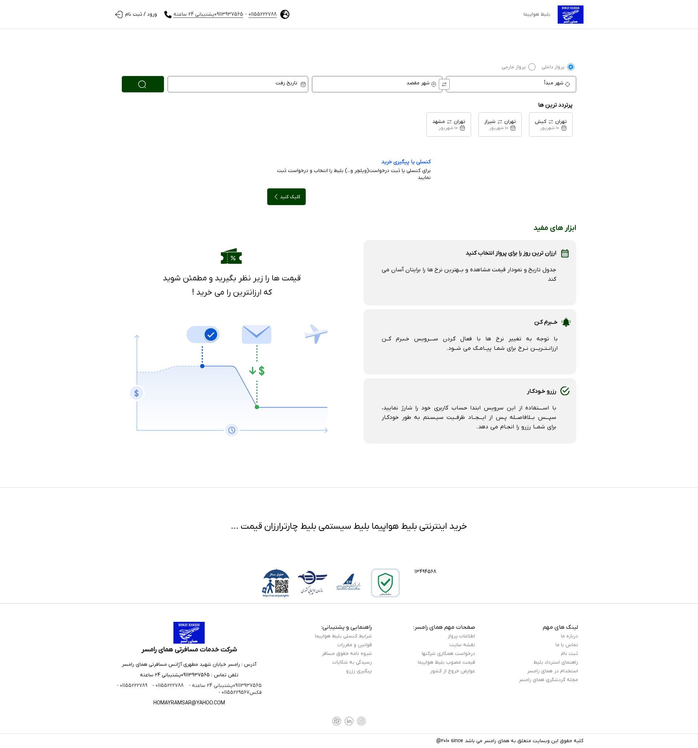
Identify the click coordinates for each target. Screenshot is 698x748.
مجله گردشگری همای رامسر (548, 679)
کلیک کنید (290, 197)
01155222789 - (132, 685)
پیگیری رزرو (359, 671)
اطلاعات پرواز (461, 636)
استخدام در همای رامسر (552, 671)
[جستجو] (143, 84)
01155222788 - (167, 685)
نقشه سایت (462, 644)
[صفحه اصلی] (570, 14)
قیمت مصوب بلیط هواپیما (446, 662)
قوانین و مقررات (354, 644)
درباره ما (569, 636)
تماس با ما (566, 644)
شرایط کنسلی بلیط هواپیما (343, 636)
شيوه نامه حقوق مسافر (347, 653)
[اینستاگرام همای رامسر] (361, 721)
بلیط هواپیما (537, 14)
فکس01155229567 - (240, 692)
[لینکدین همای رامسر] (349, 721)
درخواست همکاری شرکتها (448, 653)
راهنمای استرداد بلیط (555, 662)
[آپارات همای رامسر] (336, 721)
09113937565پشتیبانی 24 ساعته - (224, 685)
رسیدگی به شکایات (352, 662)
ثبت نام (569, 653)
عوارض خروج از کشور (452, 671)
